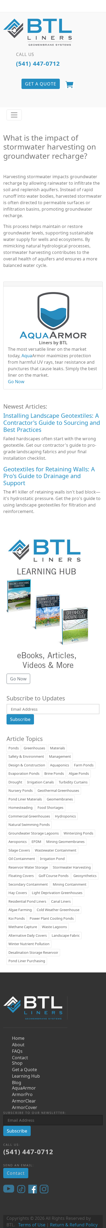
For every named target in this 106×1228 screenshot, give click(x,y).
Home (18, 1038)
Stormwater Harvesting (72, 867)
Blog (16, 1082)
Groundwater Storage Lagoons (33, 833)
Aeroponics (17, 841)
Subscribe (20, 719)
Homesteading (20, 807)
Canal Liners (61, 901)
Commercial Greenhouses (29, 816)
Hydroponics (65, 816)
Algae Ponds (79, 773)
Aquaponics (59, 765)
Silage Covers (19, 850)
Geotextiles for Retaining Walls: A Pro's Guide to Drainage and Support (49, 476)
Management (60, 756)
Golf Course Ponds (53, 875)
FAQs (17, 1051)
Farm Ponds (83, 765)
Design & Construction (26, 765)
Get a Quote (24, 1070)
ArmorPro (22, 1094)
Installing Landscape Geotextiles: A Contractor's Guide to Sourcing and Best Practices (51, 422)
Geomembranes (60, 799)
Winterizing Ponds (78, 833)
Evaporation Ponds (23, 773)
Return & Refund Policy (74, 1225)
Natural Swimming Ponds (29, 824)
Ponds (13, 748)
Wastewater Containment (55, 850)
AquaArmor (24, 1088)
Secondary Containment (28, 884)
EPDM (36, 841)
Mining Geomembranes (65, 841)
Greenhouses (34, 748)
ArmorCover (24, 1107)
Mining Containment (69, 884)
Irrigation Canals (40, 782)
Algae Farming (20, 909)
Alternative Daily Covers (27, 935)
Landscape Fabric (66, 935)
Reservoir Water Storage (28, 867)
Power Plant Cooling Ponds (52, 918)
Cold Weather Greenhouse (58, 909)
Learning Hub (26, 1076)
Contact (20, 1058)
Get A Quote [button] (40, 84)
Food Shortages (50, 807)
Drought (15, 782)
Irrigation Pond (52, 858)
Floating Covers (21, 875)
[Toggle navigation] (14, 115)
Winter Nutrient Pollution (28, 943)
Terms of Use (31, 1225)
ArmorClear (24, 1101)
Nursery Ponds (20, 790)
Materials (57, 748)
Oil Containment (21, 858)
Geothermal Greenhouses (58, 790)
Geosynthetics (84, 875)
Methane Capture (22, 926)
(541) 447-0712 (38, 63)
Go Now (16, 382)
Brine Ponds (54, 773)
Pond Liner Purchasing (26, 960)
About (18, 1045)
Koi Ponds (16, 918)
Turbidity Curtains (73, 782)
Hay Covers (17, 892)
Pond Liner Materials (25, 799)
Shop (17, 1063)
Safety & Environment (26, 756)
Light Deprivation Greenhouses (57, 892)
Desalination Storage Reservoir (33, 952)
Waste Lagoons (54, 926)
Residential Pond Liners (27, 901)
